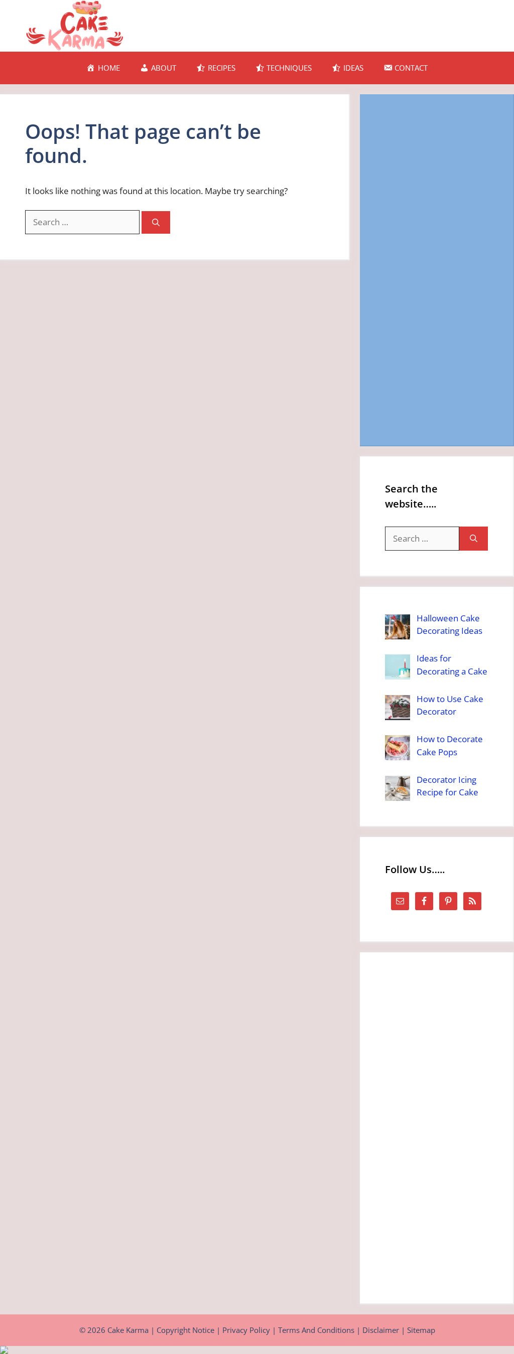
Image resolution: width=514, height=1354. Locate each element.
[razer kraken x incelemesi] (257, 1350)
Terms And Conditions (316, 1330)
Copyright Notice (185, 1330)
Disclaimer (380, 1330)
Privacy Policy (246, 1330)
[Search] (156, 222)
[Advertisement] (436, 269)
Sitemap (421, 1330)
